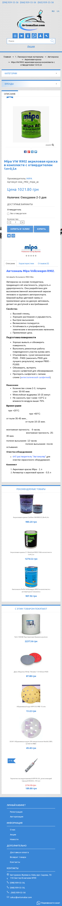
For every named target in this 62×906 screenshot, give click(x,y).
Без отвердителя (18, 213)
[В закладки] (9, 235)
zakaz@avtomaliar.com (21, 897)
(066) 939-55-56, (17, 887)
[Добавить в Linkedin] (32, 151)
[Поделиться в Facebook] (25, 151)
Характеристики (26, 263)
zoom (48, 145)
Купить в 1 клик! (20, 229)
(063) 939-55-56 (46, 2)
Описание (10, 263)
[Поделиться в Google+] (29, 151)
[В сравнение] (13, 235)
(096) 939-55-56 (10, 2)
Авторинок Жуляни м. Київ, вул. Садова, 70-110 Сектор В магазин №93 (31, 876)
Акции (31, 46)
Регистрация (16, 812)
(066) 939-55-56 (28, 2)
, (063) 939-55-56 (17, 892)
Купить (41, 229)
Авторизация (16, 816)
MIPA (29, 178)
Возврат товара (18, 857)
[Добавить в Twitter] (35, 151)
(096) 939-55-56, (17, 883)
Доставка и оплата (19, 852)
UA (58, 11)
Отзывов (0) (43, 263)
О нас (12, 829)
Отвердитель (14, 210)
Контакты (15, 862)
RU (53, 11)
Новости (14, 839)
